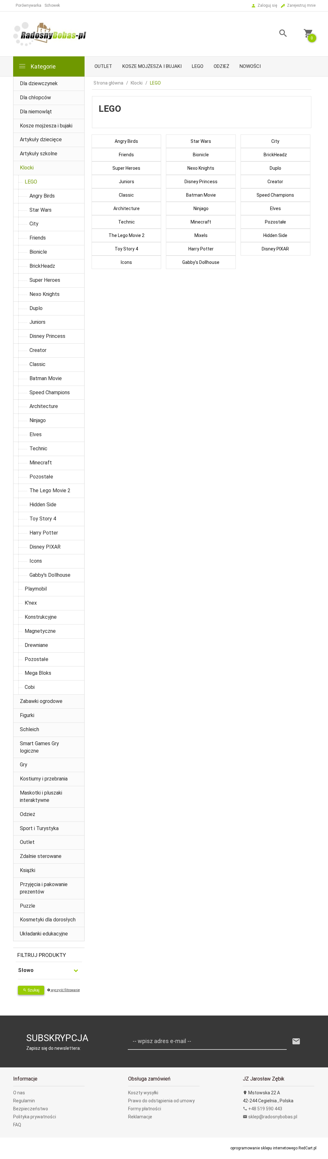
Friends (37, 238)
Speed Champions (49, 392)
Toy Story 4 (42, 519)
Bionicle (38, 252)
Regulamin (24, 1100)
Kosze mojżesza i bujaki (152, 66)
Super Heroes (44, 280)
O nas (19, 1092)
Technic (38, 448)
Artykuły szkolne (38, 154)
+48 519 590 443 (264, 1108)
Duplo (36, 308)
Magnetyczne (40, 631)
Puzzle (27, 906)
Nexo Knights (44, 294)
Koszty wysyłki (143, 1092)
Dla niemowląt (36, 112)
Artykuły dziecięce (41, 139)
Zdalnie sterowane (41, 856)
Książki (27, 870)
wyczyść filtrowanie (65, 990)
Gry (23, 765)
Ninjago (37, 420)
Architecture (43, 406)
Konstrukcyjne (41, 617)
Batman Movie (45, 378)
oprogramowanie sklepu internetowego (264, 1148)
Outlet (103, 66)
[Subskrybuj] (296, 1041)
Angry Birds (42, 196)
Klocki (27, 168)
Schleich (29, 729)
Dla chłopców (35, 97)
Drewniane (36, 645)
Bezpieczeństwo (30, 1108)
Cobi (30, 687)
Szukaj (33, 990)
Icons (35, 561)
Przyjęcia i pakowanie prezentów (44, 888)
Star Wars (40, 210)
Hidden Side (42, 505)
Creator (37, 350)
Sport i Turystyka (39, 828)
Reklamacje (140, 1116)
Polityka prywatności (34, 1116)
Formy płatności (144, 1108)
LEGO (197, 66)
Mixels (201, 235)
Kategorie (42, 66)
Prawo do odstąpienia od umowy (161, 1100)
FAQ (17, 1124)
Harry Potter (43, 533)
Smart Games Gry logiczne (39, 747)
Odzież (221, 66)
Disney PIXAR (45, 547)
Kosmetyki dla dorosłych (48, 920)
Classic (37, 364)
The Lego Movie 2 (49, 490)
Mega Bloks (38, 673)
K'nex (31, 603)
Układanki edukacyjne (44, 934)
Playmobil (36, 589)
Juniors (37, 322)
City (33, 224)
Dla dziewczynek (39, 83)
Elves (35, 434)
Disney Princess (47, 336)
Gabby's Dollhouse (49, 575)
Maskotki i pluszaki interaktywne (41, 796)
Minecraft (40, 463)
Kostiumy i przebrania (44, 779)
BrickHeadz (42, 266)
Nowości (250, 66)
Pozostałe (41, 477)
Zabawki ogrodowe (41, 701)
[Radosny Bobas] (50, 33)
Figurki (27, 715)
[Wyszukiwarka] (278, 34)
